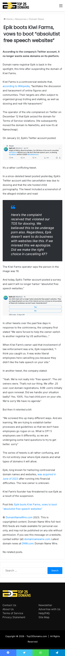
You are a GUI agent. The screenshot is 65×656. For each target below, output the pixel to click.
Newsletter (45, 605)
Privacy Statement (13, 617)
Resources (20, 19)
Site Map (43, 617)
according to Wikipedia (16, 86)
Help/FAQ (44, 613)
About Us (8, 609)
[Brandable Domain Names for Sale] (15, 5)
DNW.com (27, 543)
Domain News (36, 19)
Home (9, 19)
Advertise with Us (49, 609)
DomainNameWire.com (19, 517)
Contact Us (9, 605)
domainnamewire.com (37, 539)
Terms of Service (12, 613)
